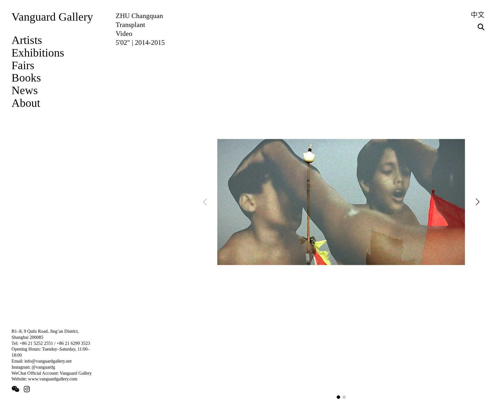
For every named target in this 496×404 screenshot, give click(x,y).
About (25, 103)
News (24, 90)
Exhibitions (37, 53)
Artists (26, 40)
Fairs (22, 65)
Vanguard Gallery (52, 17)
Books (26, 77)
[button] (338, 397)
